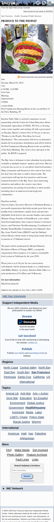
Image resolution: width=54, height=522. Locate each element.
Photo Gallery (15, 454)
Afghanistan (27, 438)
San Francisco (7, 16)
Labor (38, 412)
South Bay (23, 372)
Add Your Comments (14, 296)
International (27, 381)
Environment (17, 403)
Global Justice (35, 403)
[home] (23, 3)
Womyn (36, 421)
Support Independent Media (20, 302)
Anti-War (25, 393)
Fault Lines (22, 459)
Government (16, 407)
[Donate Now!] (27, 322)
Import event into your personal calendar (36, 77)
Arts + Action (40, 393)
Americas (13, 433)
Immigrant (18, 412)
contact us (32, 343)
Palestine (40, 433)
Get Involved (40, 450)
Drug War (12, 398)
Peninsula (10, 376)
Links (35, 459)
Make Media (22, 450)
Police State (36, 417)
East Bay (9, 372)
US (48, 376)
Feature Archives (37, 454)
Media (29, 412)
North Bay (44, 367)
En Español (41, 398)
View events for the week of (38, 11)
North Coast (11, 367)
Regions (7, 361)
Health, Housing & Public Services (27, 16)
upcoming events (36, 353)
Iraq (30, 433)
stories (19, 353)
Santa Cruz (24, 376)
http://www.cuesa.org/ (10, 283)
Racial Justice (21, 421)
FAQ (9, 450)
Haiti (24, 433)
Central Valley (28, 367)
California (39, 376)
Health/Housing (35, 407)
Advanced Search (27, 481)
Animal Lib (12, 393)
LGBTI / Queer (19, 417)
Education (26, 398)
